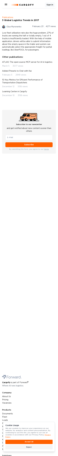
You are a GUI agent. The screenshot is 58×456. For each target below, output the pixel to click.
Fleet (4, 417)
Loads (5, 420)
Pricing (5, 400)
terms (46, 149)
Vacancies (6, 403)
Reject (29, 447)
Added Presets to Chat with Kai (17, 71)
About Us (6, 396)
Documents (7, 414)
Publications (7, 17)
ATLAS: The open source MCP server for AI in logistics (27, 62)
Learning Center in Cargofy (14, 91)
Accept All (29, 442)
